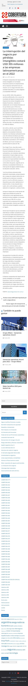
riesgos (11, 646)
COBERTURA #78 (5, 543)
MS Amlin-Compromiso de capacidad (11, 424)
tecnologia (13, 653)
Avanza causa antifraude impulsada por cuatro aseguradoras (15, 299)
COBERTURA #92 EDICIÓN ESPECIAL (10, 579)
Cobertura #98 (5, 595)
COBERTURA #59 (5, 500)
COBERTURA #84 (5, 559)
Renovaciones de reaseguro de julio (10, 440)
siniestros (19, 650)
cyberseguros (4, 633)
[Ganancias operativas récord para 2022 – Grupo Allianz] (14, 345)
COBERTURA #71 (5, 531)
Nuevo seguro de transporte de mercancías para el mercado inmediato (13, 305)
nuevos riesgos (16, 643)
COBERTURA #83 (5, 556)
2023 (5, 619)
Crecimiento (16, 631)
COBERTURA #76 (5, 541)
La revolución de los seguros (8, 465)
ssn (24, 650)
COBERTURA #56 (5, 492)
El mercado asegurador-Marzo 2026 (10, 453)
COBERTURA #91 (5, 577)
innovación (22, 638)
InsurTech (5, 640)
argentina (6, 622)
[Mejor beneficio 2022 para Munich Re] (14, 371)
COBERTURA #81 (5, 551)
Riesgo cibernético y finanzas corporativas (12, 442)
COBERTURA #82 (5, 554)
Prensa (3, 610)
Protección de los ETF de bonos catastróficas (12, 435)
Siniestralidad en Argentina (8, 455)
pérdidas (22, 643)
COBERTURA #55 (5, 490)
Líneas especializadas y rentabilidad (10, 458)
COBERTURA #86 (5, 564)
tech (7, 653)
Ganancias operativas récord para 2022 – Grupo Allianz (13, 360)
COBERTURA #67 (5, 520)
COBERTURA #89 (5, 572)
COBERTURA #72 (5, 533)
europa (16, 635)
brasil (11, 626)
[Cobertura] (3, 26)
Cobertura (3, 631)
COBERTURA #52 (5, 482)
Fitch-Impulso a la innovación (15, 4)
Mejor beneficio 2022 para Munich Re (12, 387)
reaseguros (5, 646)
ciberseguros (18, 628)
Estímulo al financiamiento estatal (10, 460)
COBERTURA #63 (5, 510)
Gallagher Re (4, 638)
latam (17, 641)
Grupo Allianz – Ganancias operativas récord (12, 334)
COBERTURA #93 (5, 582)
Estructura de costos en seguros (9, 450)
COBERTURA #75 (5, 538)
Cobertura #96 (5, 590)
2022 (2, 619)
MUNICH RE (10, 643)
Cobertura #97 (5, 592)
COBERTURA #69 (5, 526)
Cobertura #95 (5, 587)
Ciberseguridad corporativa (8, 468)
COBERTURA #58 (5, 497)
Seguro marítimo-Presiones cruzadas (10, 422)
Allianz (21, 619)
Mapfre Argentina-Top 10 (7, 445)
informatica (16, 638)
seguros (11, 649)
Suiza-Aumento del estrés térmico (10, 470)
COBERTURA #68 (5, 523)
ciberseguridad (10, 628)
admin (13, 77)
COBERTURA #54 (5, 487)
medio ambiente (22, 641)
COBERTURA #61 (5, 505)
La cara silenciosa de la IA (8, 447)
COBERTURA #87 (5, 567)
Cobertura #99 (5, 597)
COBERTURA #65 (5, 515)
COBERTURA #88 (5, 569)
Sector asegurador (17, 646)
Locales (3, 607)
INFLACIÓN (10, 638)
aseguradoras (18, 622)
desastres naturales (13, 633)
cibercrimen (3, 628)
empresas (20, 633)
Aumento (5, 626)
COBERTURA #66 (5, 518)
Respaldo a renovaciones (7, 427)
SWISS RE (3, 653)
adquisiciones (10, 619)
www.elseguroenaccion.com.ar (15, 291)
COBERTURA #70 (5, 528)
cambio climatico (17, 626)
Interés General (5, 602)
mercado (4, 643)
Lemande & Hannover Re (7, 437)
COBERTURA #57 (5, 495)
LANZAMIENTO (13, 641)
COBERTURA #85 (5, 561)
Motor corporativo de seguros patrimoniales (12, 463)
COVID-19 (9, 631)
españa (3, 635)
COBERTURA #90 (5, 574)
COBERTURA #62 (5, 508)
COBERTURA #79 (5, 546)
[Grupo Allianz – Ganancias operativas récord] (14, 318)
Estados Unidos (10, 635)
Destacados (5, 47)
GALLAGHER (21, 635)
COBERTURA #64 (5, 513)
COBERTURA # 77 (5, 480)
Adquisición (16, 619)
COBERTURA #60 (5, 503)
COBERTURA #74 (5, 536)
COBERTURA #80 (5, 549)
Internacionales (5, 605)
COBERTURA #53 (5, 485)
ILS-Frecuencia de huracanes (8, 432)
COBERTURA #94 (5, 584)
